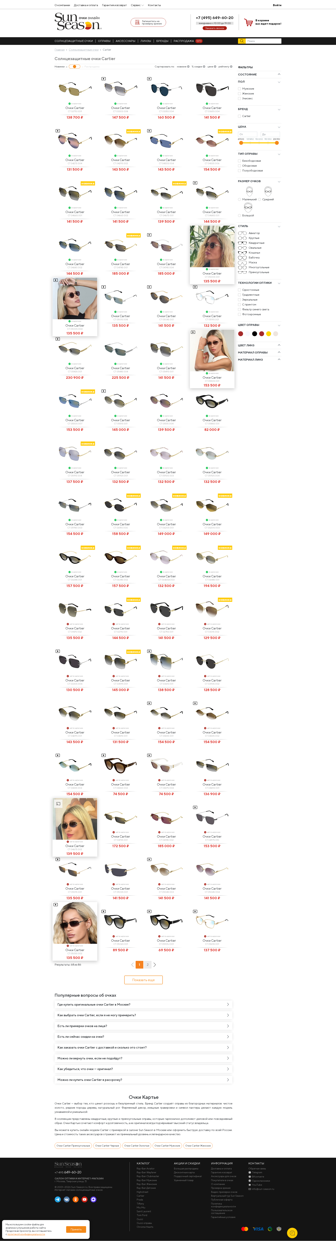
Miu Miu (141, 1207)
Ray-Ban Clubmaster (148, 1176)
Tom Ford (142, 1215)
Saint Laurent (144, 1211)
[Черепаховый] (261, 333)
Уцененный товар (184, 1180)
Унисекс (247, 98)
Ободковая (249, 165)
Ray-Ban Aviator (146, 1168)
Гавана (240, 333)
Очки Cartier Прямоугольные (73, 1145)
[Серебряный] (275, 333)
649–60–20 (68, 1172)
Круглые (254, 238)
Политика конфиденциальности (223, 1205)
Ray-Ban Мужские (147, 1180)
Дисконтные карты (184, 1172)
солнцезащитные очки (74, 41)
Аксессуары (125, 41)
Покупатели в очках (222, 1180)
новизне (181, 66)
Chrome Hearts (145, 1226)
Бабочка (254, 257)
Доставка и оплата (86, 5)
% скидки (197, 66)
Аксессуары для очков (223, 1176)
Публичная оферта (221, 1199)
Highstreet (142, 1192)
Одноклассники (75, 1199)
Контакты (154, 5)
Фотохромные (251, 314)
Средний (268, 199)
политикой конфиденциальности (26, 1234)
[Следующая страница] (154, 965)
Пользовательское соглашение (221, 1211)
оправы (104, 41)
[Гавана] (240, 333)
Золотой (268, 333)
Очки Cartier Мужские (167, 1145)
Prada (140, 1199)
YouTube (84, 1199)
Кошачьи (254, 252)
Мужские (248, 88)
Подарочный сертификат (188, 1176)
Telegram (58, 1199)
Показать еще (143, 980)
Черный (254, 333)
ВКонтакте (67, 1199)
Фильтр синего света (255, 309)
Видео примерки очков (224, 1192)
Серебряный (275, 333)
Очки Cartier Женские (198, 1145)
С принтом (249, 304)
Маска (253, 262)
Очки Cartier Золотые (136, 1145)
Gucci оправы (144, 1223)
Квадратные (256, 242)
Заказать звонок (214, 28)
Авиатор (254, 233)
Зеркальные (249, 299)
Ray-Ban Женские (147, 1184)
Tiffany (140, 1203)
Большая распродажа (186, 1168)
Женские (248, 93)
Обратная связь (257, 1168)
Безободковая (251, 160)
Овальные (255, 247)
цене (210, 66)
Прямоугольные (259, 272)
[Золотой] (268, 333)
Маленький (249, 199)
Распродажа (187, 41)
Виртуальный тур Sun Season (227, 1195)
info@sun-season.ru (263, 1189)
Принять (76, 1229)
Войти (277, 5)
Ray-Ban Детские (146, 1188)
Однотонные (250, 289)
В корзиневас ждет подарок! (268, 22)
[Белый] (247, 333)
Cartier (246, 116)
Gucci (140, 1219)
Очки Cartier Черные (107, 1145)
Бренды (162, 41)
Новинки (60, 66)
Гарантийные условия (223, 1217)
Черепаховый (261, 333)
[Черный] (254, 333)
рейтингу (224, 66)
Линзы (146, 41)
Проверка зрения (220, 1188)
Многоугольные (259, 267)
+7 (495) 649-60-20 (214, 17)
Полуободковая (252, 170)
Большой (248, 215)
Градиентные (250, 294)
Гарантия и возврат (114, 5)
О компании (62, 5)
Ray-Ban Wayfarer (146, 1172)
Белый (247, 333)
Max (93, 1199)
